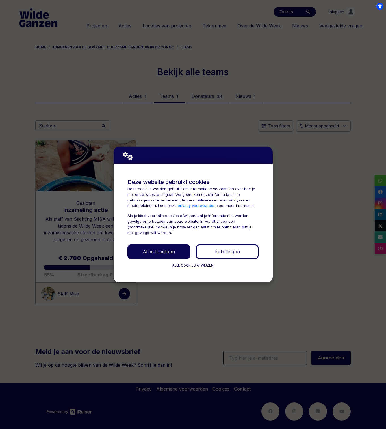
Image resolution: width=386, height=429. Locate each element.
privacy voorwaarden (197, 205)
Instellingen (227, 251)
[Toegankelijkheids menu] (379, 6)
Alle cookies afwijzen (193, 265)
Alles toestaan (159, 251)
